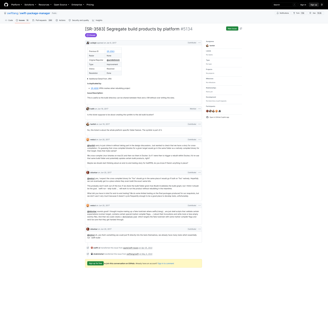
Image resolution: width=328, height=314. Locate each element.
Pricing (90, 4)
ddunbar (94, 172)
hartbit (93, 124)
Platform (15, 4)
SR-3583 (110, 51)
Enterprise (77, 4)
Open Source (60, 4)
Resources (44, 4)
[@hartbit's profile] (87, 124)
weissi (93, 139)
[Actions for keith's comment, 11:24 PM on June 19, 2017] (199, 109)
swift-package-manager (35, 13)
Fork (300, 13)
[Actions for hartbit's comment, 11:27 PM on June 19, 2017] (199, 124)
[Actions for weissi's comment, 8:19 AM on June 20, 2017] (199, 139)
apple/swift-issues (130, 248)
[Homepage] (6, 5)
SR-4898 (95, 88)
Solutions (29, 4)
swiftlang (12, 13)
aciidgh (93, 43)
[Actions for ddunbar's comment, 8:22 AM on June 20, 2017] (199, 172)
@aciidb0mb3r (113, 60)
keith (92, 109)
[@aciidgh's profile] (87, 42)
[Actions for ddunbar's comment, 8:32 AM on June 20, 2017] (199, 229)
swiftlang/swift (133, 254)
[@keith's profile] (87, 108)
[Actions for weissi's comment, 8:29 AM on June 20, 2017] (199, 205)
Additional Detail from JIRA (100, 79)
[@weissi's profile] (87, 139)
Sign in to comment (166, 263)
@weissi (91, 178)
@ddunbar (92, 211)
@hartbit (91, 145)
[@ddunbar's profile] (87, 172)
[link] (95, 247)
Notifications (284, 13)
